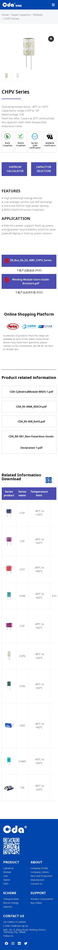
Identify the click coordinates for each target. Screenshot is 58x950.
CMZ (22, 725)
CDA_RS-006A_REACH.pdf (31, 406)
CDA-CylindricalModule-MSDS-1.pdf (31, 391)
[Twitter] (26, 943)
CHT (22, 569)
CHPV (22, 656)
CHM (22, 596)
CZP (22, 626)
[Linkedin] (19, 943)
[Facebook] (6, 943)
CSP (22, 541)
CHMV (22, 761)
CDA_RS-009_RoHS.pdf (31, 421)
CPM (22, 686)
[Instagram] (13, 943)
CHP (22, 513)
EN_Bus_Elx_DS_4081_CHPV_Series (31, 260)
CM (22, 787)
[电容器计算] (48, 481)
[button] (53, 4)
